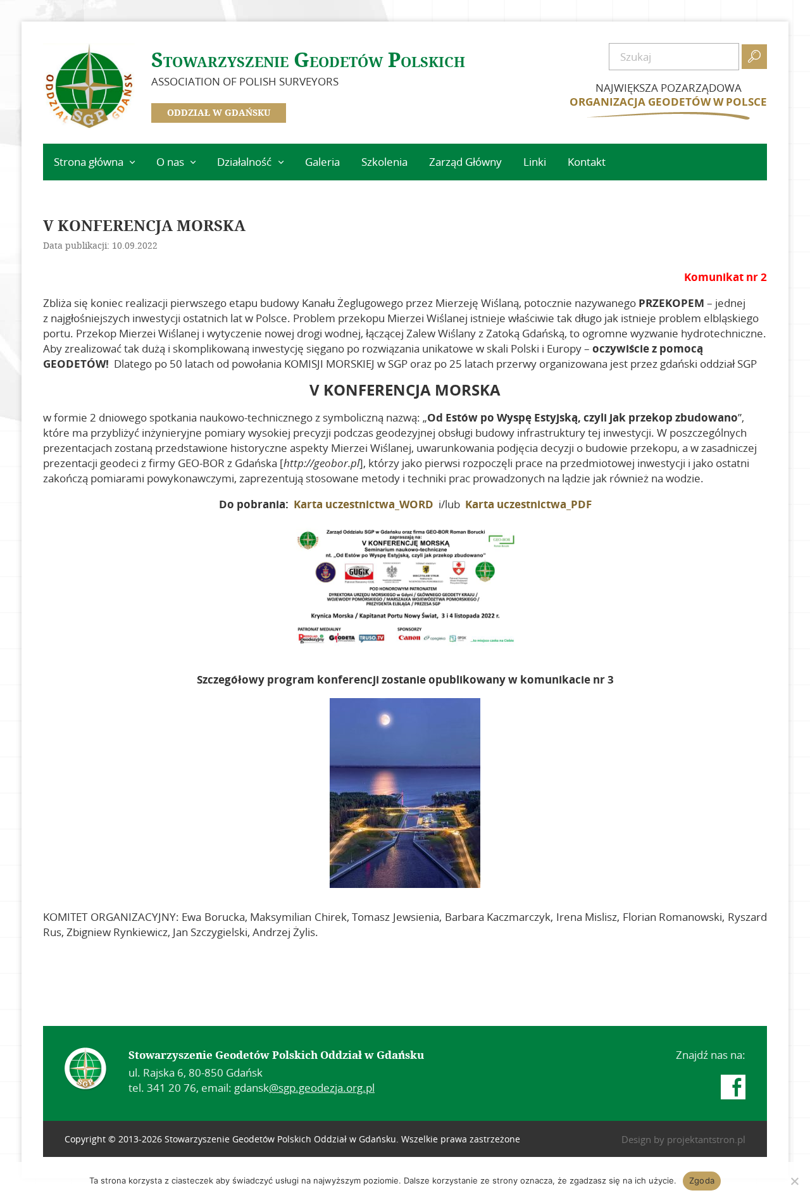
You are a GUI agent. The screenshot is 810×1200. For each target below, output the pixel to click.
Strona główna (88, 161)
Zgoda (701, 1180)
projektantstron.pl (706, 1139)
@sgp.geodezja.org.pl (322, 1087)
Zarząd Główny (465, 161)
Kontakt (587, 161)
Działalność (244, 161)
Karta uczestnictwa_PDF (528, 504)
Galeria (322, 161)
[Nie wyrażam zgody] (794, 1181)
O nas (170, 161)
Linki (534, 161)
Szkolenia (384, 161)
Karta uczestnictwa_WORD (363, 504)
